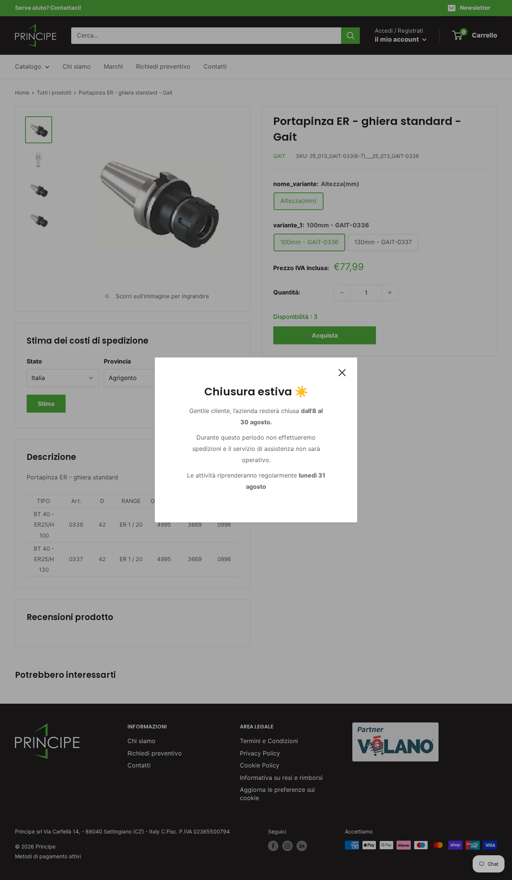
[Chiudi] (342, 372)
